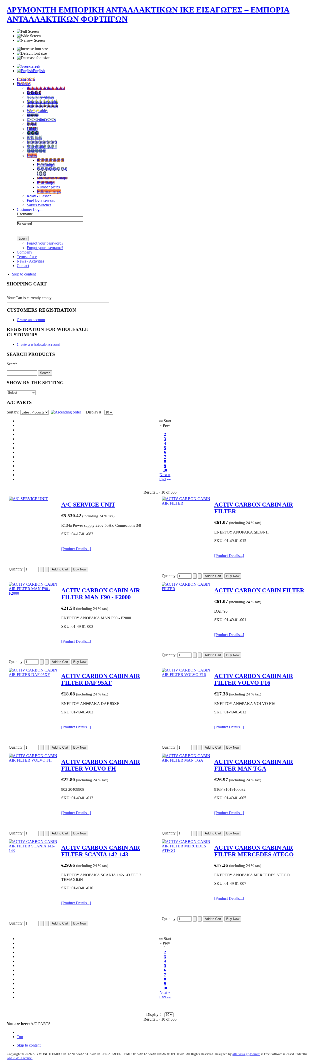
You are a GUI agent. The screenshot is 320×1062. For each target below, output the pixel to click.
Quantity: (16, 569)
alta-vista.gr (240, 1054)
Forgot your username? (45, 248)
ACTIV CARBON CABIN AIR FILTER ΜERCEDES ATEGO (254, 851)
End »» (165, 479)
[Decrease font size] (33, 58)
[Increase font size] (32, 49)
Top (20, 1037)
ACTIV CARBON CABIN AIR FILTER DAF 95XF (100, 679)
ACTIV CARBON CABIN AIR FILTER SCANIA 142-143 (100, 851)
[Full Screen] (28, 31)
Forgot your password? (45, 243)
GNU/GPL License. (19, 1058)
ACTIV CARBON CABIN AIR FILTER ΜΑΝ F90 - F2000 (100, 593)
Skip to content (24, 274)
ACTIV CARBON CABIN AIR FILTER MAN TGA (253, 765)
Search (12, 364)
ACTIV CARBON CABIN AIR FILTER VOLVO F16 (253, 679)
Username (25, 214)
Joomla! (255, 1054)
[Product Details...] (76, 549)
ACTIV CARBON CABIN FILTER (259, 590)
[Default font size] (32, 53)
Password (24, 224)
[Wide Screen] (29, 36)
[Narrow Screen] (31, 40)
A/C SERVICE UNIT (88, 504)
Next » (165, 475)
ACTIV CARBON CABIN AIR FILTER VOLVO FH (100, 765)
